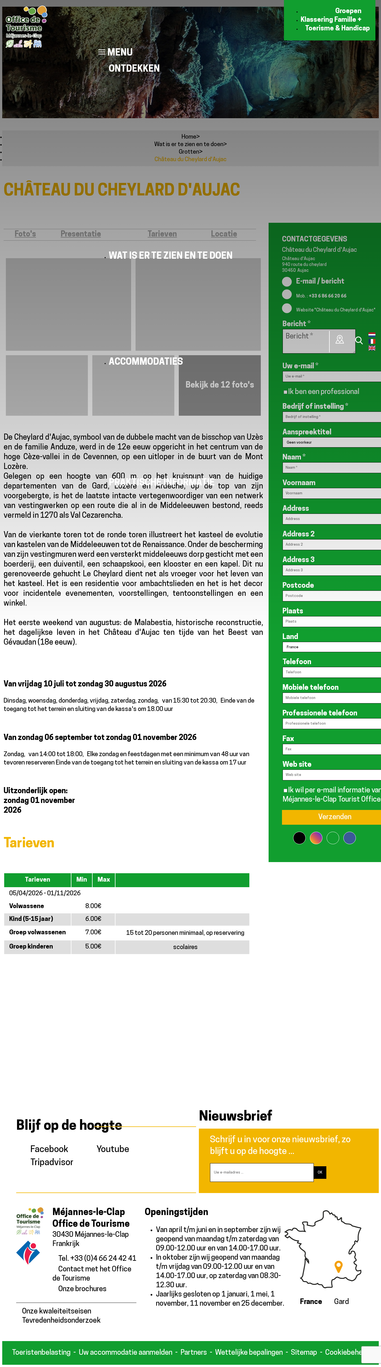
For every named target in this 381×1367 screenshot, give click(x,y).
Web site (297, 764)
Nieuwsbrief (236, 1117)
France (311, 1302)
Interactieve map (340, 339)
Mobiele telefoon (311, 687)
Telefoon (297, 662)
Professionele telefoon (320, 713)
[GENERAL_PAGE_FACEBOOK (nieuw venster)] (349, 834)
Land (290, 637)
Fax (288, 739)
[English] (371, 349)
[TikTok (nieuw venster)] (299, 834)
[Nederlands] (371, 336)
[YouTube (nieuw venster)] (333, 834)
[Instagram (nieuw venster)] (316, 834)
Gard (341, 1302)
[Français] (371, 342)
